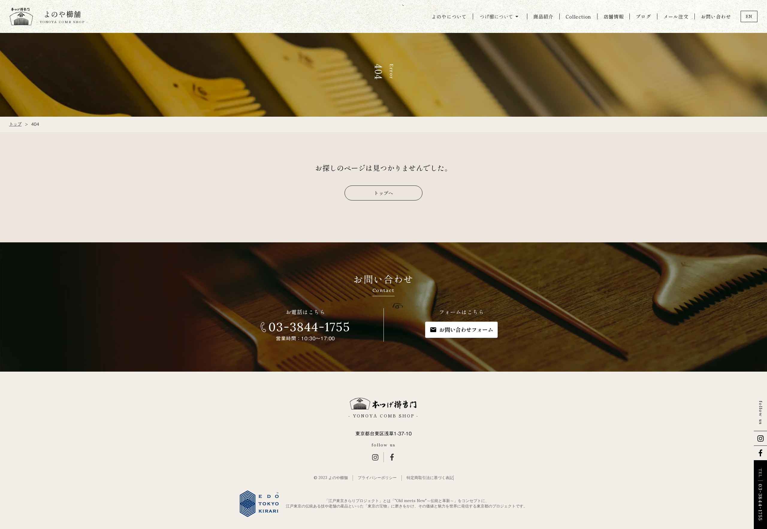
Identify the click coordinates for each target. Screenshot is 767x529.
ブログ (643, 16)
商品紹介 (543, 16)
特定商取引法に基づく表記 (430, 477)
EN (749, 16)
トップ (15, 124)
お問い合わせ (716, 16)
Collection (578, 16)
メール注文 (676, 16)
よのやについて (449, 16)
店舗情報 (613, 16)
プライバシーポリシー (377, 477)
